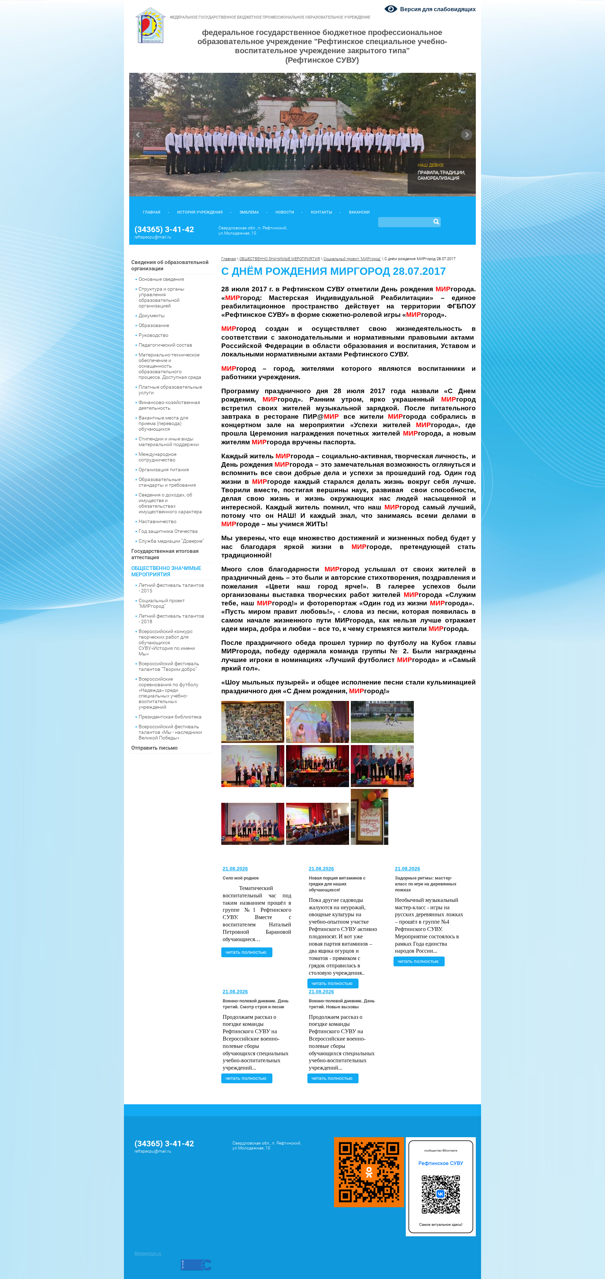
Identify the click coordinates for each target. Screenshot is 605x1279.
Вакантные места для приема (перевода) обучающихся (163, 423)
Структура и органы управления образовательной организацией (162, 297)
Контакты (321, 212)
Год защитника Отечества (168, 531)
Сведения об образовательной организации (170, 265)
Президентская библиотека (170, 717)
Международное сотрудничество (157, 457)
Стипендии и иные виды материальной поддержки (169, 441)
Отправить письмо (154, 748)
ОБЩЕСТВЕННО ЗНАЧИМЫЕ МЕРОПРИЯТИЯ (166, 571)
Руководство (153, 335)
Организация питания (164, 469)
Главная (151, 212)
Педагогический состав (165, 345)
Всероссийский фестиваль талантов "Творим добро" (169, 666)
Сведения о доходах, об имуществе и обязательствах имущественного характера (170, 503)
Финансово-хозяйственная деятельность (169, 405)
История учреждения (200, 212)
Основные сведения (161, 279)
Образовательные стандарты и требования (167, 482)
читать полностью (245, 952)
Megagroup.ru (147, 1253)
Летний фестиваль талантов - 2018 (171, 618)
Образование (154, 325)
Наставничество (157, 521)
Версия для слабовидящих (438, 9)
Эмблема (249, 212)
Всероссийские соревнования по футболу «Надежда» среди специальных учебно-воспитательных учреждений (169, 693)
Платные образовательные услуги (170, 389)
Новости (285, 212)
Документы (152, 315)
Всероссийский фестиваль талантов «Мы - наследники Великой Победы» (170, 732)
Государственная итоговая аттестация (165, 554)
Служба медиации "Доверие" (171, 541)
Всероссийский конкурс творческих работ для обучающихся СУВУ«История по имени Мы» (167, 642)
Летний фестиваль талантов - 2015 (171, 587)
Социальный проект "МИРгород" (162, 603)
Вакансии (359, 212)
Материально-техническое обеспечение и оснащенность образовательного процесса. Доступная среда (170, 366)
